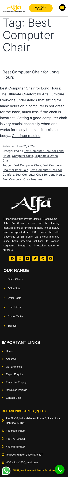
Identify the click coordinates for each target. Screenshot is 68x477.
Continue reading (26, 136)
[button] (62, 7)
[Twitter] (35, 258)
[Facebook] (12, 258)
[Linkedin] (27, 258)
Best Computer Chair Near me (22, 179)
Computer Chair (22, 155)
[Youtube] (50, 258)
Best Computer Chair (27, 165)
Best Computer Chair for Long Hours (40, 174)
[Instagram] (20, 258)
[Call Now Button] (60, 469)
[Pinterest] (43, 258)
